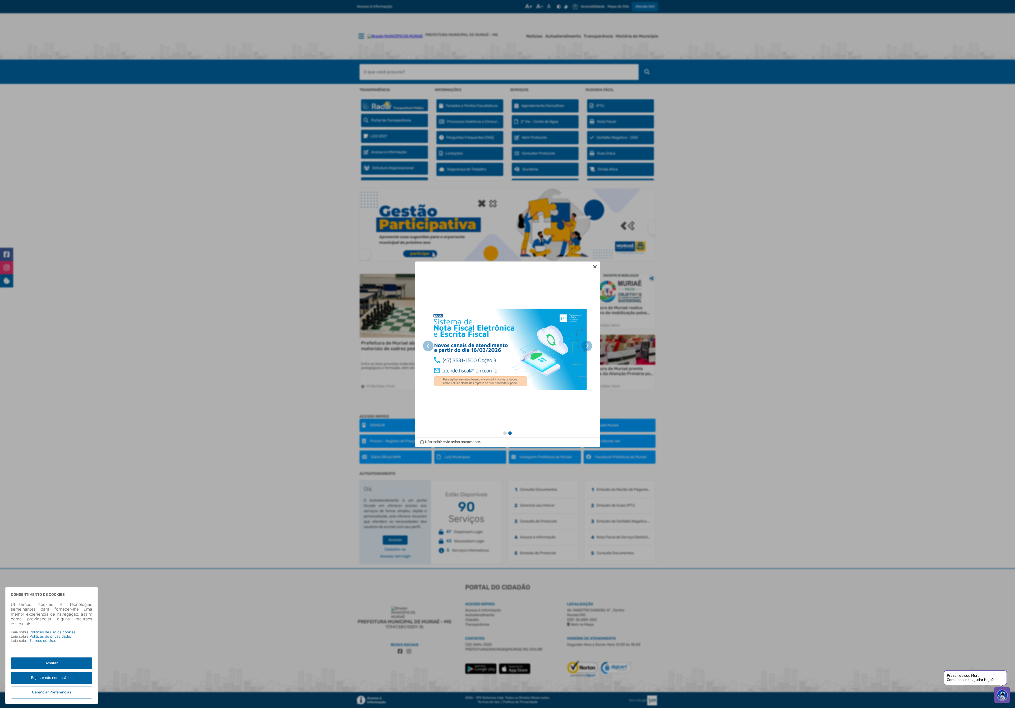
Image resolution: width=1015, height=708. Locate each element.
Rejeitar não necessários (51, 677)
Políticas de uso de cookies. (53, 632)
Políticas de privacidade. (50, 636)
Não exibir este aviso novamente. (453, 442)
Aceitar (51, 663)
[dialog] (507, 354)
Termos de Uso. (43, 640)
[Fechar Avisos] (594, 266)
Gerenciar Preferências (51, 692)
